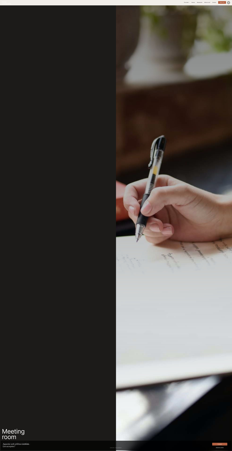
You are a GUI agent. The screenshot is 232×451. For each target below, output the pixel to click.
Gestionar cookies (220, 447)
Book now (222, 3)
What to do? (207, 3)
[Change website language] (228, 3)
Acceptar (220, 444)
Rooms (193, 3)
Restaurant (199, 3)
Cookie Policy (112, 447)
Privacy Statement (118, 447)
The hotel (186, 3)
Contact (214, 3)
